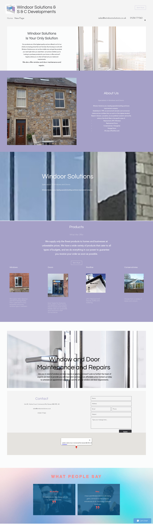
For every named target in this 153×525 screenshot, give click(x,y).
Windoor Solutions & (36, 7)
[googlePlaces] (145, 20)
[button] (140, 8)
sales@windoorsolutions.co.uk (112, 18)
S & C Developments (36, 11)
